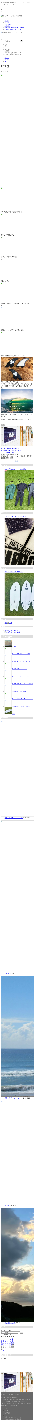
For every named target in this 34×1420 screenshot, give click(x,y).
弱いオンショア (10, 1323)
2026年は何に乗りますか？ (14, 572)
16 (13, 1343)
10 (2, 1343)
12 (5, 1343)
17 (2, 1345)
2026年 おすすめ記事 (12, 630)
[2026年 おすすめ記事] (12, 632)
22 (11, 1345)
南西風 (14, 646)
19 (5, 1345)
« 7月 (2, 1351)
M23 (6, 623)
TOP (6, 19)
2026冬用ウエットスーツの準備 (15, 469)
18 (3, 1345)
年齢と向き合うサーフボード (14, 27)
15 (11, 1343)
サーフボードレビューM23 (21, 676)
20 (7, 1345)
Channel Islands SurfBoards (13, 29)
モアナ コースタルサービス (10, 448)
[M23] (9, 623)
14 (9, 1343)
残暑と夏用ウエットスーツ (21, 661)
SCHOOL (8, 24)
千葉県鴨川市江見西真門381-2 (11, 450)
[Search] (21, 41)
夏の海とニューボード (19, 669)
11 (3, 1343)
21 (9, 1345)
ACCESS (7, 26)
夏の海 (7, 1205)
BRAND (7, 22)
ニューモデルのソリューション (15, 516)
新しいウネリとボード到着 (21, 654)
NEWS (3, 425)
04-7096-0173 (9, 452)
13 (7, 1343)
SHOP (6, 21)
